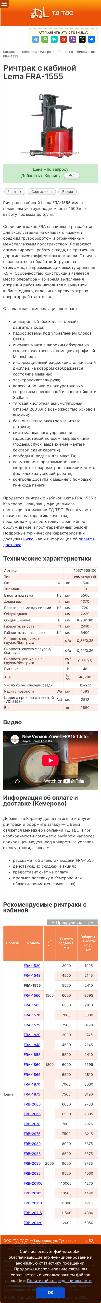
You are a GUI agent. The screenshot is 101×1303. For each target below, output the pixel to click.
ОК (50, 1293)
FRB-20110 (33, 1203)
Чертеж (14, 191)
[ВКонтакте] (91, 39)
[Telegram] (35, 39)
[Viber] (73, 39)
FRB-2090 (32, 1163)
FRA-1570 (32, 1015)
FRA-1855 (32, 1054)
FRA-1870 (32, 1084)
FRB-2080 (32, 1144)
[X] (82, 39)
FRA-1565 (32, 1005)
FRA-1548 (32, 975)
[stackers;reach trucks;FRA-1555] (72, 175)
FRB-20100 (33, 1183)
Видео (67, 191)
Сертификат (41, 191)
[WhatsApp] (45, 39)
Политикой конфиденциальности (59, 1280)
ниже (28, 538)
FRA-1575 (32, 1025)
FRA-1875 (32, 1094)
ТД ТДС (62, 13)
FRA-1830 (32, 1035)
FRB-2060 (32, 1104)
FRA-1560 (32, 995)
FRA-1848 (32, 1045)
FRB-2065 (32, 1114)
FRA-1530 (32, 966)
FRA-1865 (32, 1074)
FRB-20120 (33, 1223)
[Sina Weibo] (63, 39)
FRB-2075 (32, 1134)
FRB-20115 (33, 1213)
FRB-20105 (33, 1193)
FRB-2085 (32, 1154)
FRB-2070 (32, 1124)
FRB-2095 (32, 1173)
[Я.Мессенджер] (54, 39)
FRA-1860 (32, 1064)
